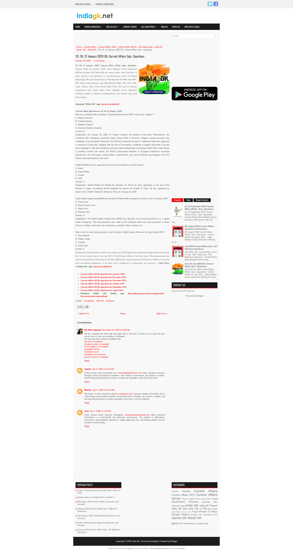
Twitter (100, 301)
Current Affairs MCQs (105, 4)
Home (78, 26)
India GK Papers (208, 505)
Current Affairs (130, 26)
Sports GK (81, 50)
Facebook (89, 301)
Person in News (208, 511)
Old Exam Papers (149, 26)
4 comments (99, 61)
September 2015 (210, 515)
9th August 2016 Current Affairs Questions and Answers (199, 227)
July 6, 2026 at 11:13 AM (103, 390)
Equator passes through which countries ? (95, 497)
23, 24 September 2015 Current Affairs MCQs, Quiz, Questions (199, 207)
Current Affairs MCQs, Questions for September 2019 (104, 286)
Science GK (196, 514)
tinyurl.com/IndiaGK (102, 266)
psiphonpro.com (126, 394)
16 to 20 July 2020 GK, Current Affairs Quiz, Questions (199, 265)
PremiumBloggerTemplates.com (161, 548)
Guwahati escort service (95, 354)
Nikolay (87, 390)
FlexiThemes (121, 548)
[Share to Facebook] (87, 306)
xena (86, 411)
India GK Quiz (112, 26)
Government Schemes (185, 502)
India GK (164, 26)
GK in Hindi (212, 499)
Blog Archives (202, 200)
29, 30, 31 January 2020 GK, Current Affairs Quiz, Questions (110, 56)
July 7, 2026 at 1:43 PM (100, 411)
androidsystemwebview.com (137, 415)
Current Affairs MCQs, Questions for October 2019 (102, 283)
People (195, 512)
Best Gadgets (180, 548)
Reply (86, 361)
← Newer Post (82, 313)
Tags (188, 200)
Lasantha (144, 548)
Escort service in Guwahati (96, 357)
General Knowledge (93, 26)
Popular (177, 200)
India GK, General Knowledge (145, 541)
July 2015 (176, 512)
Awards (186, 491)
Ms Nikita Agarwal (92, 330)
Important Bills (209, 502)
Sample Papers (180, 514)
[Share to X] (84, 306)
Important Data (178, 506)
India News (212, 509)
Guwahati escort (91, 352)
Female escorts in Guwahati (96, 344)
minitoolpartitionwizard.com (130, 373)
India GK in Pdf (197, 508)
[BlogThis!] (81, 306)
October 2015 (186, 512)
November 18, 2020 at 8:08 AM (116, 330)
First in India (188, 499)
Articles (175, 491)
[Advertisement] (111, 38)
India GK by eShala (83, 4)
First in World (200, 499)
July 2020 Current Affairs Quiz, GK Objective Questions (201, 247)
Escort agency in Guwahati (96, 346)
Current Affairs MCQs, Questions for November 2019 (103, 280)
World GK (176, 26)
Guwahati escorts (92, 349)
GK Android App (146, 47)
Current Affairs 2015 (183, 495)
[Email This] (78, 306)
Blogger (200, 296)
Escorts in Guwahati (93, 341)
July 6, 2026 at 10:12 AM (103, 369)
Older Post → (162, 313)
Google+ (110, 301)
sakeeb (87, 369)
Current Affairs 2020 (107, 47)
